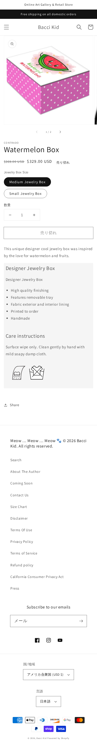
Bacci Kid (41, 738)
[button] (6, 27)
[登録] (81, 621)
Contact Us (19, 495)
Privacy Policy (21, 541)
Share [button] (14, 405)
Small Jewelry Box (25, 193)
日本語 (45, 701)
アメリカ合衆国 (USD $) (45, 674)
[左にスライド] (37, 131)
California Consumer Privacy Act (37, 576)
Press (14, 588)
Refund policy (21, 565)
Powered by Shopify (58, 738)
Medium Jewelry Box (27, 182)
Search (16, 460)
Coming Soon (21, 483)
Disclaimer (19, 518)
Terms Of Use (21, 530)
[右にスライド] (60, 131)
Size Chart (18, 506)
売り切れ (48, 232)
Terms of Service (24, 553)
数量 (7, 205)
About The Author (25, 471)
